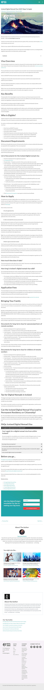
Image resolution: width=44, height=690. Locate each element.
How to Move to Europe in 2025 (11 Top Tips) (24, 654)
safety (41, 41)
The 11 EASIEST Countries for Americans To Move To (12, 625)
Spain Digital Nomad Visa (9, 485)
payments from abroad (34, 297)
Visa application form (8, 160)
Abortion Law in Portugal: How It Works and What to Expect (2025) (12, 563)
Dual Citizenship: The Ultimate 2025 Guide (11, 628)
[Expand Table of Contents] (40, 56)
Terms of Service (16, 654)
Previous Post (4, 521)
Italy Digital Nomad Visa (9, 483)
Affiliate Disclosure (17, 685)
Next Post (40, 521)
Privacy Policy (23, 685)
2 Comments (6, 565)
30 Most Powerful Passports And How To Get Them (12, 630)
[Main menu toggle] (39, 2)
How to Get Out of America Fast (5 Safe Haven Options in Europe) (31, 579)
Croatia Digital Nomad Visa (10, 487)
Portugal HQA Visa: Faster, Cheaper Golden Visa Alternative (14, 623)
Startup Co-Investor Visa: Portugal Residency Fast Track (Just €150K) (11, 579)
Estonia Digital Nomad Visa (10, 488)
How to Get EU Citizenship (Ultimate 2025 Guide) (12, 627)
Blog (14, 648)
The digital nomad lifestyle (6, 459)
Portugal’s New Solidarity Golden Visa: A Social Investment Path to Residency (31, 563)
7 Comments (25, 581)
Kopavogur (8, 204)
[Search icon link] (42, 2)
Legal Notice (34, 685)
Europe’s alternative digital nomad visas (13, 471)
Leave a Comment (25, 565)
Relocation (4, 11)
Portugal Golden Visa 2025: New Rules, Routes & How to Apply (14, 621)
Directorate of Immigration (11, 193)
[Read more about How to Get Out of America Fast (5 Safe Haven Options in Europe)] (32, 572)
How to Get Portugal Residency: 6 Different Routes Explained (24, 666)
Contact (14, 649)
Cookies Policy (28, 685)
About (14, 651)
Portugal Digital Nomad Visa (10, 482)
